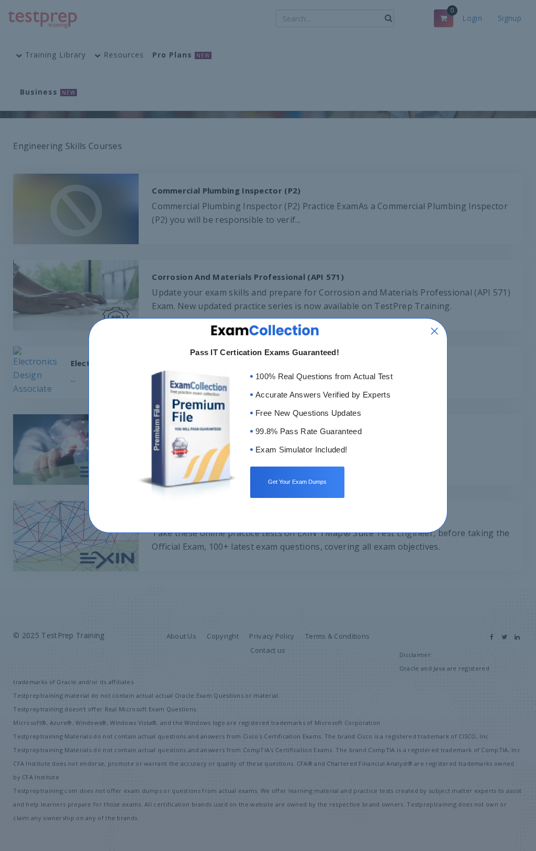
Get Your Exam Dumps (297, 482)
